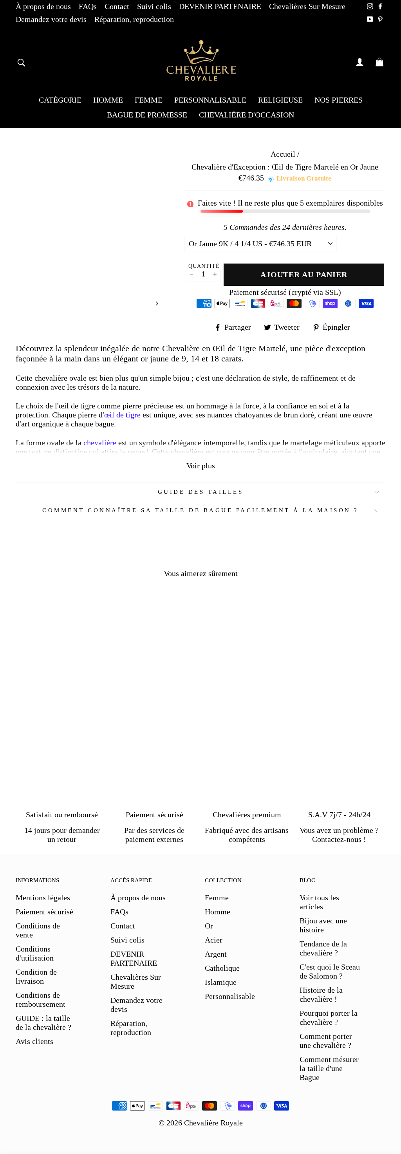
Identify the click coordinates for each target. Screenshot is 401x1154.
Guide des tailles (201, 492)
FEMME (149, 100)
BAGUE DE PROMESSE (147, 114)
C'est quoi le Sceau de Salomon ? (330, 971)
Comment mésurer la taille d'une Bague (329, 1068)
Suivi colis (154, 6)
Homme (217, 911)
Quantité (204, 266)
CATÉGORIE (60, 100)
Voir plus (200, 465)
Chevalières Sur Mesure (307, 6)
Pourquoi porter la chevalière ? (329, 1017)
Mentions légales (43, 897)
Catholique (222, 968)
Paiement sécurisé (44, 911)
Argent (216, 954)
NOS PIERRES (338, 100)
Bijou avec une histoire (323, 925)
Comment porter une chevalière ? (326, 1040)
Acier (213, 939)
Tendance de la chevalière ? (323, 948)
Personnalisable (230, 996)
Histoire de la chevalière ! (321, 994)
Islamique (221, 982)
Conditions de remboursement (40, 999)
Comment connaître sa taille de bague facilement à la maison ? (200, 510)
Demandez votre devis (51, 19)
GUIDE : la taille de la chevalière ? (43, 1022)
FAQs (88, 6)
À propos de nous (43, 6)
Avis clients (34, 1041)
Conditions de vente (38, 930)
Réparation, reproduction (134, 19)
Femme (217, 897)
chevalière (99, 442)
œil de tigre (122, 414)
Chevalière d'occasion (246, 114)
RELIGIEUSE (280, 100)
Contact (117, 6)
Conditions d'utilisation (35, 953)
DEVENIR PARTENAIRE (220, 6)
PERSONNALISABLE (210, 100)
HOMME (108, 100)
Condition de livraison (36, 976)
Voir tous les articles (319, 902)
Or (209, 925)
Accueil (283, 154)
